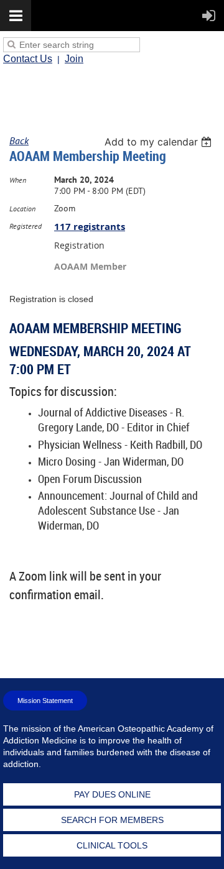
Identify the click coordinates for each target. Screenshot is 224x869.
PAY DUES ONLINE (112, 794)
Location (22, 208)
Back (19, 140)
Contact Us (27, 58)
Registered (25, 226)
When (17, 180)
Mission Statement (45, 700)
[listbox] (160, 141)
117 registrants (89, 226)
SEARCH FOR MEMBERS (112, 820)
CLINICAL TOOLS (112, 845)
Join (74, 58)
